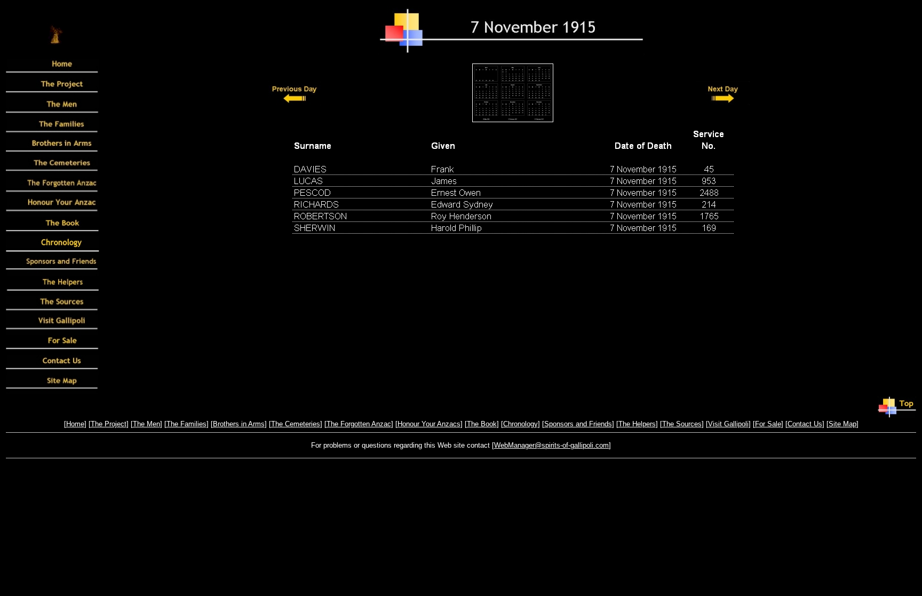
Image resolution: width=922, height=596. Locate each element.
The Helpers (637, 424)
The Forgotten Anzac (359, 424)
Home (75, 424)
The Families (186, 424)
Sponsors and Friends (578, 424)
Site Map (842, 424)
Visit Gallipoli (728, 424)
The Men (146, 424)
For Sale (768, 424)
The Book (482, 424)
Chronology (520, 424)
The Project (108, 424)
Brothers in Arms (239, 424)
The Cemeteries (295, 424)
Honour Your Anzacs (429, 424)
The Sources (682, 424)
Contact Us (805, 424)
